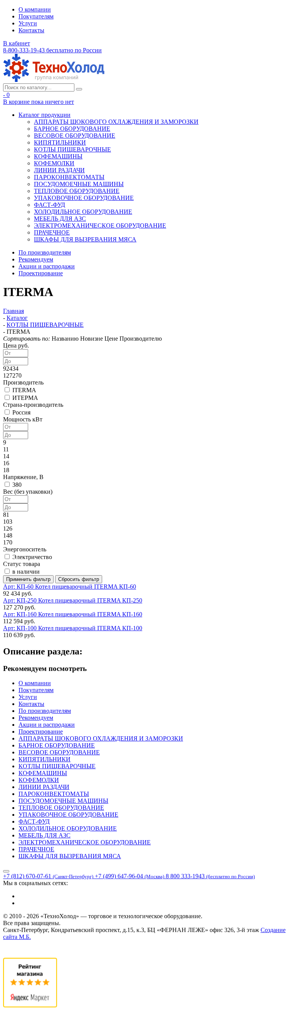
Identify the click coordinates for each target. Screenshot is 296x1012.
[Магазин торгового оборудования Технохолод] (53, 80)
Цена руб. (16, 345)
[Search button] (79, 89)
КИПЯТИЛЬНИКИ (60, 142)
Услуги (27, 23)
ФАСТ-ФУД (49, 204)
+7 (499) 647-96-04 (129, 876)
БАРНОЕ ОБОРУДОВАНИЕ (72, 128)
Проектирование (40, 273)
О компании (34, 9)
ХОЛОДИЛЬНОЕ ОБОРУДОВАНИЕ (83, 211)
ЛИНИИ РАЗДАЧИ (59, 170)
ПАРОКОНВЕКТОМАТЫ (69, 177)
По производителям (44, 252)
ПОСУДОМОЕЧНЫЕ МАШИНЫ (79, 184)
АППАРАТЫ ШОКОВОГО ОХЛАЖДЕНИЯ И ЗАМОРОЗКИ (116, 121)
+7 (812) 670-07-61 (48, 876)
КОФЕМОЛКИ (54, 163)
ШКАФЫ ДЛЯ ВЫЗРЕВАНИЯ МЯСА (85, 239)
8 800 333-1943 (210, 876)
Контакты (31, 30)
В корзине (38, 101)
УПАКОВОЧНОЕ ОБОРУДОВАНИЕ (84, 198)
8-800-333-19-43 (52, 50)
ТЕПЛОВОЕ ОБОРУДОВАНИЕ (76, 191)
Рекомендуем (35, 259)
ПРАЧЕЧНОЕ (52, 232)
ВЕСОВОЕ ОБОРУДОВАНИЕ (74, 135)
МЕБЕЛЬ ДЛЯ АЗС (60, 218)
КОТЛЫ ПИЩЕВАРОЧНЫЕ (72, 149)
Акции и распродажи (46, 266)
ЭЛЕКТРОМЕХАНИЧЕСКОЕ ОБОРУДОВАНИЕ (100, 225)
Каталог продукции (44, 115)
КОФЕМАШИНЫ (58, 156)
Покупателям (36, 16)
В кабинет (16, 43)
